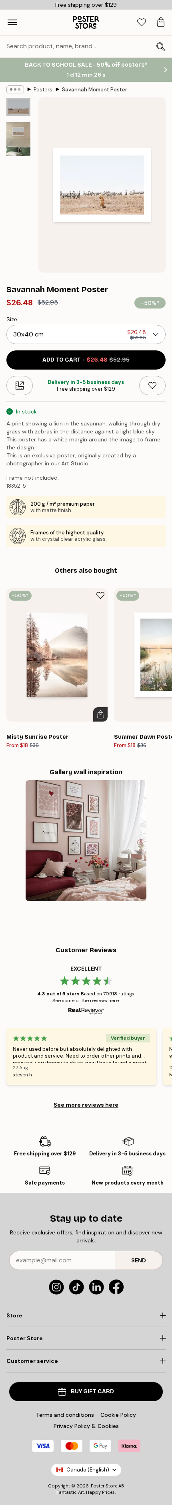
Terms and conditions (65, 1414)
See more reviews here (86, 1104)
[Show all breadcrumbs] (15, 89)
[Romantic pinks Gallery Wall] (86, 840)
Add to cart (86, 359)
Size (11, 319)
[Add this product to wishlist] (152, 385)
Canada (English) (87, 1469)
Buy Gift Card (92, 1391)
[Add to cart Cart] (100, 714)
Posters (43, 89)
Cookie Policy (118, 1414)
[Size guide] (19, 385)
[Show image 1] (18, 107)
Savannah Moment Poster (94, 89)
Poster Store (104, 1486)
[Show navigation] (12, 22)
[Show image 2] (18, 139)
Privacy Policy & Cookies (86, 1426)
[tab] (141, 22)
